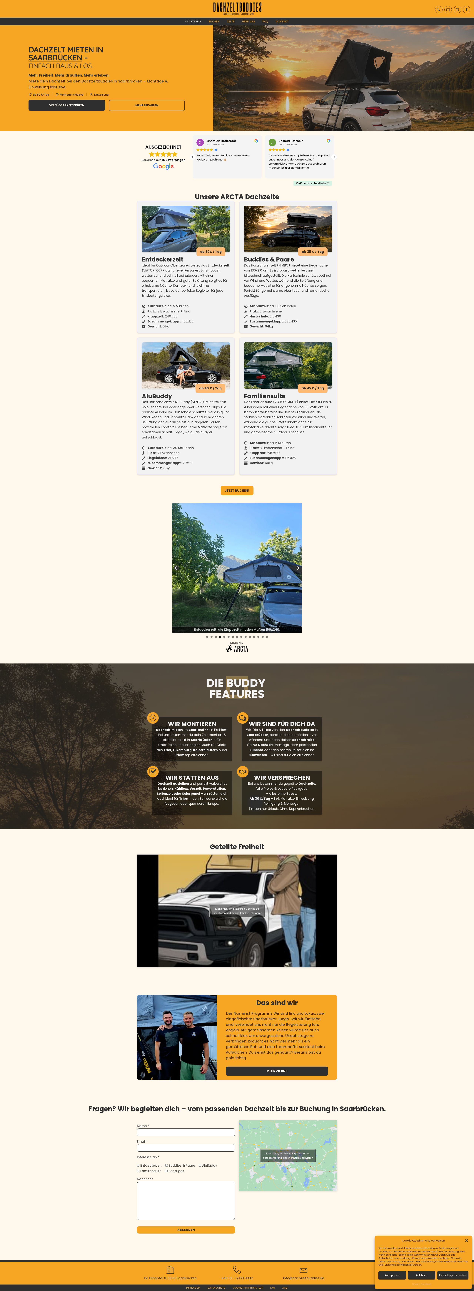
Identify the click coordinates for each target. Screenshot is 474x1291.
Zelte (231, 21)
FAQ (265, 21)
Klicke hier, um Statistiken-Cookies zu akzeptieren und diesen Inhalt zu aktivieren (237, 910)
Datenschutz (217, 1287)
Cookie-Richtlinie (421, 1284)
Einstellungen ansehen (452, 1275)
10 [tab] (246, 637)
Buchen (214, 21)
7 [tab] (233, 637)
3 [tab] (216, 637)
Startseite (193, 21)
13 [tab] (258, 637)
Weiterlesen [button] (276, 173)
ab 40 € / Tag (210, 388)
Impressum (193, 1287)
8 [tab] (237, 637)
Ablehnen (421, 1275)
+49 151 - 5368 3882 (237, 1278)
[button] (466, 1240)
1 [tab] (207, 637)
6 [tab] (229, 637)
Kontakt (282, 21)
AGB (285, 1287)
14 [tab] (263, 637)
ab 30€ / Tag (211, 251)
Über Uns (248, 21)
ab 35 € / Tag (313, 251)
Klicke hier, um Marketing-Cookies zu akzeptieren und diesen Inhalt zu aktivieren (288, 1155)
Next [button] (297, 568)
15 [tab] (267, 637)
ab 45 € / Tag (313, 388)
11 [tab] (250, 637)
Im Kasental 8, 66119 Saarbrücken (170, 1278)
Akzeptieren (392, 1275)
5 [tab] (224, 637)
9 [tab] (241, 637)
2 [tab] (212, 637)
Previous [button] (176, 568)
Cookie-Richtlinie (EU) (248, 1287)
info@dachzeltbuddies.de (303, 1278)
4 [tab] (220, 637)
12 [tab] (254, 637)
